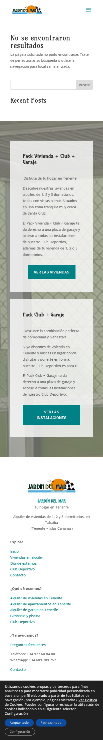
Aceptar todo (19, 723)
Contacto (18, 575)
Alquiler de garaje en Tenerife (34, 609)
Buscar (84, 84)
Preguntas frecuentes (28, 644)
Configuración (16, 713)
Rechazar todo (51, 723)
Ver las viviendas (52, 272)
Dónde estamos (23, 563)
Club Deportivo (22, 569)
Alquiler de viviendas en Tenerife (36, 598)
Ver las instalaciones (51, 415)
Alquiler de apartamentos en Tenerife (40, 604)
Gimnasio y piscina (25, 615)
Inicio (14, 551)
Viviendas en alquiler (26, 557)
